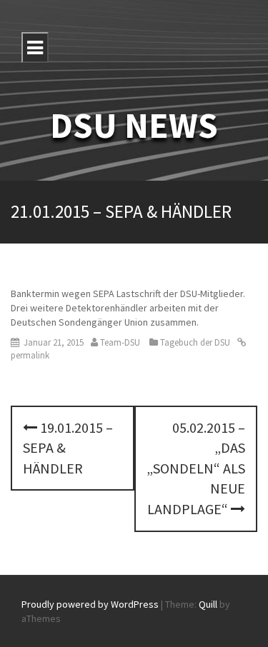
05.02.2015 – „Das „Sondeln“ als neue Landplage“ (196, 468)
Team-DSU (120, 342)
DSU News (134, 125)
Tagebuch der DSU (195, 342)
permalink (30, 355)
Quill (208, 604)
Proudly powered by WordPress (90, 604)
